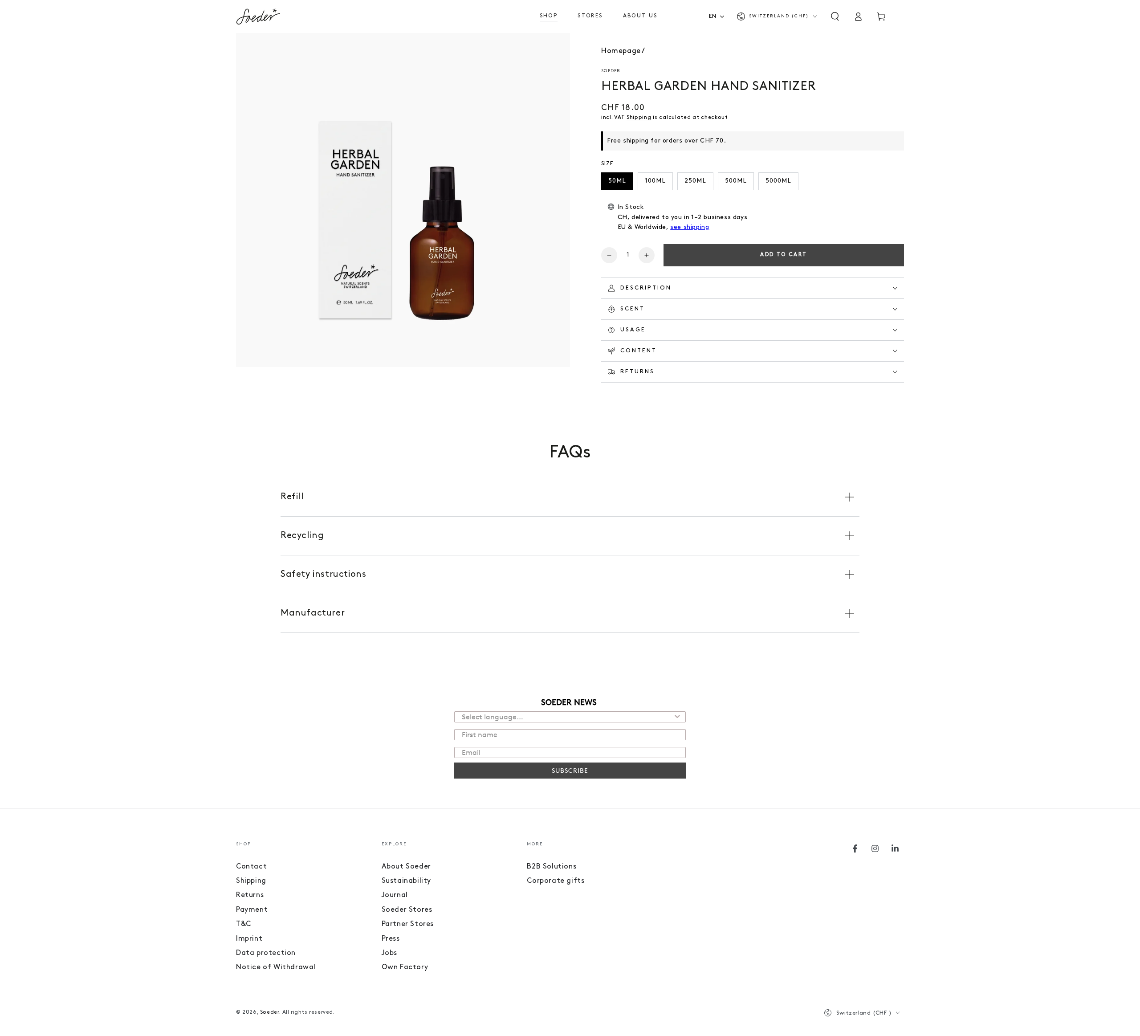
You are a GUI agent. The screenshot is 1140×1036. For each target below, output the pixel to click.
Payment (252, 910)
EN (713, 16)
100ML (655, 181)
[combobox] (719, 16)
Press (391, 938)
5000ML (778, 181)
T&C (243, 924)
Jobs (389, 953)
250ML (695, 181)
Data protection (266, 953)
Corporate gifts (555, 881)
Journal (395, 895)
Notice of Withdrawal (276, 967)
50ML (617, 181)
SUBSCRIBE (570, 770)
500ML (736, 181)
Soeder (611, 71)
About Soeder (406, 866)
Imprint (249, 938)
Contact (251, 866)
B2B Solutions (551, 866)
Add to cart (783, 254)
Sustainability (406, 881)
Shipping (639, 117)
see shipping (689, 227)
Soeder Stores (407, 910)
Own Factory (405, 967)
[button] (835, 16)
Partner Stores (408, 924)
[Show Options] (677, 717)
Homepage (621, 51)
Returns (250, 895)
